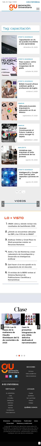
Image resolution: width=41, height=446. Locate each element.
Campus (30, 371)
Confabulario (10, 410)
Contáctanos (17, 421)
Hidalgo (31, 403)
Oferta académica (31, 373)
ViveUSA (10, 405)
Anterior (2, 326)
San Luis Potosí (31, 398)
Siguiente (38, 326)
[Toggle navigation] (37, 9)
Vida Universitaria (31, 376)
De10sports (10, 400)
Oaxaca (31, 400)
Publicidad (27, 421)
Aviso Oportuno (10, 412)
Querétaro (31, 395)
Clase (10, 395)
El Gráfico (10, 398)
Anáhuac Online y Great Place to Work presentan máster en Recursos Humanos (22, 242)
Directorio (6, 421)
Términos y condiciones (24, 423)
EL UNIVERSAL (10, 393)
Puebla (31, 393)
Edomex (10, 407)
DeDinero (10, 403)
